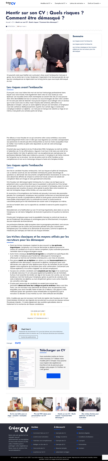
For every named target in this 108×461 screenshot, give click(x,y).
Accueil (8, 22)
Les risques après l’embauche (82, 44)
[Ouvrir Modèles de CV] (51, 3)
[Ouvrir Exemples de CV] (66, 3)
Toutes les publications (28, 337)
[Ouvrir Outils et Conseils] (100, 3)
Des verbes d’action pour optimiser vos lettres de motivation (89, 416)
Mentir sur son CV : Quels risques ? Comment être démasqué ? (65, 416)
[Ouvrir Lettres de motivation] (84, 3)
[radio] (31, 315)
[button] (16, 343)
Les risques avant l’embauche (82, 41)
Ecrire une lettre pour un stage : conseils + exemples (17, 415)
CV (13, 22)
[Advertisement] (38, 125)
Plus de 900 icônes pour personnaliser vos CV (41, 415)
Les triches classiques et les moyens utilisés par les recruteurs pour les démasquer (84, 49)
